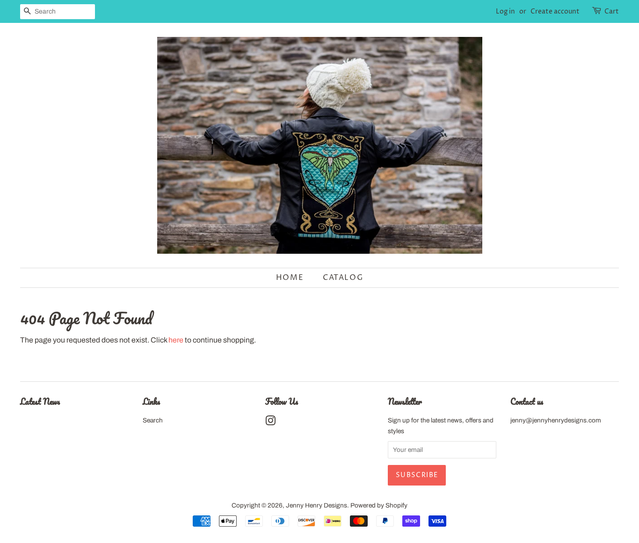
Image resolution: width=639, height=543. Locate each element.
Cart (611, 11)
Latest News (40, 401)
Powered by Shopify (378, 505)
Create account (555, 11)
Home (290, 277)
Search (153, 420)
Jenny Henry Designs (316, 505)
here (175, 340)
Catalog (343, 277)
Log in (505, 11)
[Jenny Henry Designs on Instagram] (270, 422)
